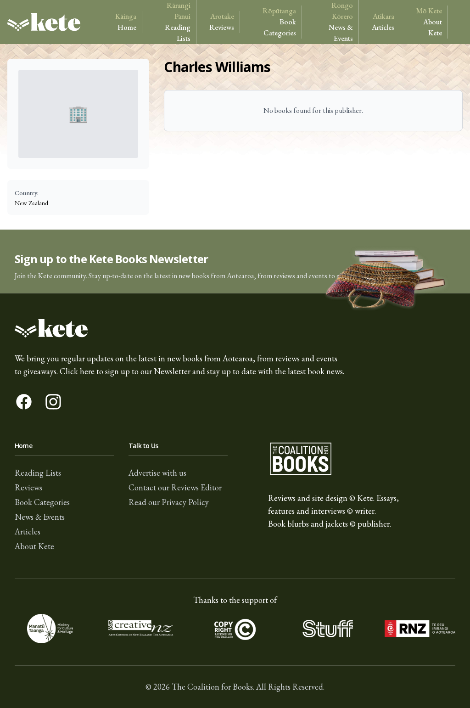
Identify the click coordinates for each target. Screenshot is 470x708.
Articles (383, 21)
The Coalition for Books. (213, 686)
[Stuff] (327, 629)
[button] (235, 261)
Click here (77, 371)
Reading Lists (177, 21)
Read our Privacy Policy (169, 502)
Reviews (221, 21)
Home (125, 21)
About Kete (429, 22)
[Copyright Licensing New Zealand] (235, 629)
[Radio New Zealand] (420, 629)
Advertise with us (157, 472)
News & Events (341, 21)
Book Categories (279, 22)
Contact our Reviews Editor (175, 487)
